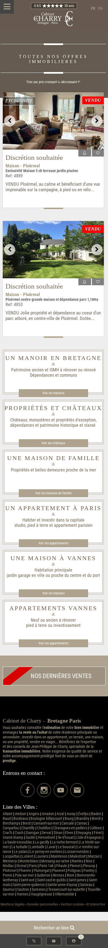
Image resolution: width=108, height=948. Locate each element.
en (100, 8)
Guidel (30, 837)
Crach (19, 832)
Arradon (48, 813)
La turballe (19, 847)
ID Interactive (95, 904)
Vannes (23, 894)
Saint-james (77, 880)
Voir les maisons (53, 593)
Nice (89, 861)
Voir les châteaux (53, 443)
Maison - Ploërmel (23, 165)
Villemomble (64, 894)
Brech (96, 818)
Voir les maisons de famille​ (53, 493)
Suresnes (39, 889)
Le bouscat (66, 847)
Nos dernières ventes (61, 675)
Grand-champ (13, 837)
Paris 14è (46, 865)
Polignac (74, 870)
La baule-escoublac (17, 842)
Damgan (32, 832)
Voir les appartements (53, 543)
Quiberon (43, 875)
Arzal (60, 813)
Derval (46, 832)
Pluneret (58, 870)
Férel (98, 832)
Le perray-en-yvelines (46, 851)
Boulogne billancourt (46, 818)
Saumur (9, 889)
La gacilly (42, 842)
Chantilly (28, 828)
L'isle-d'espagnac (89, 837)
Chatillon (44, 828)
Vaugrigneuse (41, 894)
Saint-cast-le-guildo (51, 880)
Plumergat (42, 870)
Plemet (75, 865)
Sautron (23, 889)
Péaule (61, 865)
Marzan (94, 856)
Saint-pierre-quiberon (29, 884)
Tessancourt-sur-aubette (66, 889)
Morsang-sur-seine (55, 861)
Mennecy (10, 861)
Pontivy (89, 870)
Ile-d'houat (66, 837)
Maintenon (59, 856)
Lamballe (37, 847)
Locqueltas (11, 856)
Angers (34, 813)
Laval (51, 847)
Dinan (58, 832)
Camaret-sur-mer (46, 823)
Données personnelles (42, 904)
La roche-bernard (65, 842)
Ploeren (25, 870)
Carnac (81, 823)
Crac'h (7, 832)
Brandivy (82, 818)
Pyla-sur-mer (24, 875)
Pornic (7, 875)
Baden (96, 813)
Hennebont (46, 837)
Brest (27, 823)
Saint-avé (27, 880)
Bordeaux (20, 818)
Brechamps (11, 823)
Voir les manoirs (53, 393)
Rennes (58, 875)
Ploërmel (10, 870)
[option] (53, 121)
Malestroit (78, 856)
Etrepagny (83, 832)
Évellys (83, 813)
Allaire (7, 813)
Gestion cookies (72, 904)
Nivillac (8, 865)
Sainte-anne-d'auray (62, 884)
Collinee (95, 828)
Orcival (21, 865)
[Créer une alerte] (84, 153)
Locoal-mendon (77, 851)
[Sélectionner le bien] (98, 153)
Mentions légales (13, 904)
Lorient (27, 856)
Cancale (67, 823)
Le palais (21, 851)
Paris (33, 865)
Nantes (77, 861)
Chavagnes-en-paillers (70, 828)
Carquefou (11, 828)
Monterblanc (29, 861)
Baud (7, 818)
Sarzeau (86, 884)
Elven (69, 832)
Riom (70, 875)
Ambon (20, 813)
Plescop (89, 865)
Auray (71, 813)
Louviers (41, 856)
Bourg (69, 818)
